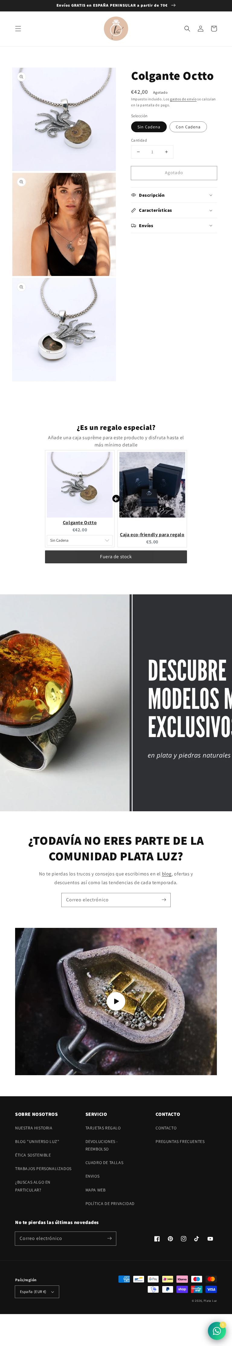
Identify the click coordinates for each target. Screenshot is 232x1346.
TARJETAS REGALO (103, 1128)
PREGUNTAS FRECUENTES (180, 1141)
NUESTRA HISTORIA (34, 1128)
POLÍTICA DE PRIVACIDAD (110, 1203)
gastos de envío (183, 99)
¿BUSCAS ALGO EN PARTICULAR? (32, 1185)
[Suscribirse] (163, 899)
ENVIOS (92, 1176)
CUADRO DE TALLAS (104, 1162)
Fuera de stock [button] (116, 556)
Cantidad (139, 140)
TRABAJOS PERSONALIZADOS (43, 1168)
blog (167, 874)
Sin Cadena (148, 127)
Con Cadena (188, 127)
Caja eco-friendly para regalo (152, 534)
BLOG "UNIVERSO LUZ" (37, 1141)
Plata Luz (210, 1301)
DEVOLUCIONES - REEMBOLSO (101, 1145)
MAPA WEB (95, 1190)
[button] (18, 28)
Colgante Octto (80, 522)
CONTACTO (166, 1128)
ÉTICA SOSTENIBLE (33, 1155)
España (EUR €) (33, 1291)
